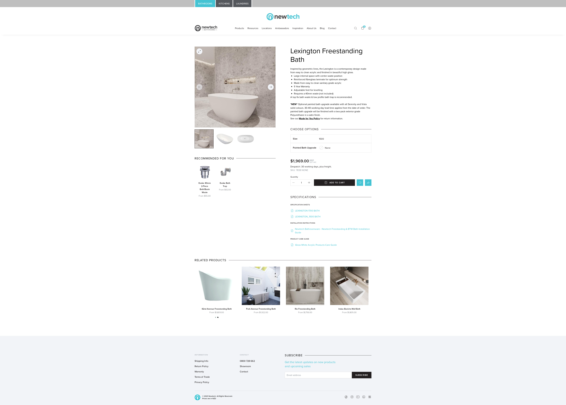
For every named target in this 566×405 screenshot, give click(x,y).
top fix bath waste (302, 97)
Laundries (242, 3)
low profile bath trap (323, 97)
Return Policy (201, 366)
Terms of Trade (202, 376)
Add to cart (337, 182)
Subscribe (361, 375)
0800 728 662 (247, 360)
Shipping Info (201, 360)
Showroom (245, 366)
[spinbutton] (301, 182)
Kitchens (224, 3)
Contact (244, 371)
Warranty (199, 371)
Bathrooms (205, 3)
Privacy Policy (202, 382)
